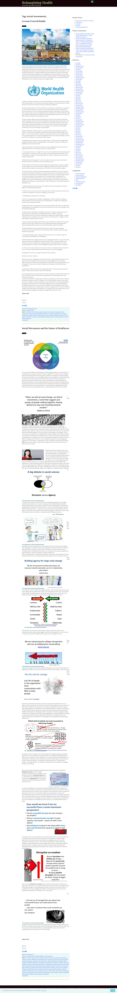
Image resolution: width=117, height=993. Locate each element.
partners (24, 316)
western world (40, 974)
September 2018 (80, 111)
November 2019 (80, 90)
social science (46, 972)
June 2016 (78, 149)
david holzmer (44, 961)
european (24, 315)
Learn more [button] (43, 990)
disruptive (24, 962)
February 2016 (79, 155)
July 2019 (78, 95)
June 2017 (78, 129)
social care (24, 972)
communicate (25, 313)
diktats (65, 961)
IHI (25, 966)
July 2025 (78, 63)
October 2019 (79, 92)
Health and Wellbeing (39, 956)
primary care (35, 316)
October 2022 (79, 72)
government (30, 315)
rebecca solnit (55, 970)
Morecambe (38, 967)
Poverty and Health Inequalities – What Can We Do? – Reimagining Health (84, 40)
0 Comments (25, 320)
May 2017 (78, 131)
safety (60, 970)
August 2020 (79, 79)
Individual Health (80, 178)
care (49, 957)
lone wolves (63, 966)
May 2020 (78, 82)
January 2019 (79, 105)
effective (56, 962)
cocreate (29, 959)
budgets (53, 312)
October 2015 (79, 162)
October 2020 (79, 76)
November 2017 (80, 121)
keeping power (42, 966)
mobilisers (32, 967)
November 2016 (80, 141)
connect (55, 959)
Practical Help (79, 183)
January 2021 (79, 74)
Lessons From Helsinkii (33, 21)
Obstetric (66, 967)
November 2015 (80, 160)
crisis (39, 961)
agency (33, 957)
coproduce (29, 961)
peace (50, 969)
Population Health (80, 181)
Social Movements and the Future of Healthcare (45, 328)
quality (39, 970)
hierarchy (43, 315)
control (59, 959)
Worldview (49, 956)
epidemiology (57, 313)
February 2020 (79, 87)
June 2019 (78, 97)
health (34, 315)
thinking (27, 974)
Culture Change (30, 310)
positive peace (31, 970)
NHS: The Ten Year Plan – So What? (84, 20)
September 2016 (80, 144)
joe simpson (35, 966)
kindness (52, 315)
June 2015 (78, 167)
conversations (65, 959)
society (51, 972)
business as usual (44, 957)
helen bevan (49, 964)
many (23, 967)
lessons (66, 315)
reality (49, 970)
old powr (24, 969)
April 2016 (78, 152)
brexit (49, 312)
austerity (41, 312)
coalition (62, 312)
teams (23, 974)
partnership (29, 316)
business (37, 957)
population (24, 970)
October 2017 (79, 123)
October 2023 (79, 68)
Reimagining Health (37, 2)
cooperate (24, 961)
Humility (78, 25)
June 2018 (78, 116)
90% (30, 957)
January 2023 (79, 71)
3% (27, 957)
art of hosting (35, 312)
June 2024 (78, 64)
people (54, 969)
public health (42, 316)
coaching (24, 959)
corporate (35, 961)
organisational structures (32, 969)
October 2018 (79, 110)
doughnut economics (43, 313)
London (58, 966)
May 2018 (78, 118)
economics (51, 313)
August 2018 (79, 113)
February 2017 (79, 136)
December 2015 (80, 159)
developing (60, 961)
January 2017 (79, 138)
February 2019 (79, 103)
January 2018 (79, 120)
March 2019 (79, 102)
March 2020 (79, 85)
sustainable (66, 972)
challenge (57, 312)
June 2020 (78, 81)
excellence (60, 962)
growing (33, 964)
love (67, 966)
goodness (24, 964)
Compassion (79, 22)
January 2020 (79, 89)
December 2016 (80, 139)
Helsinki (38, 315)
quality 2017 (45, 970)
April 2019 (78, 100)
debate (49, 961)
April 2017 (78, 133)
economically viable (48, 962)
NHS (46, 956)
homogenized (65, 964)
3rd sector (29, 312)
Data (37, 313)
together (32, 974)
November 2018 (80, 108)
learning (62, 315)
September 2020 (80, 77)
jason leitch (29, 966)
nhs (62, 967)
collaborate (33, 959)
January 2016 (79, 157)
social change (30, 972)
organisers (41, 969)
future (67, 962)
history (47, 315)
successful (56, 972)
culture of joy (32, 313)
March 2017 (79, 134)
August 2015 (79, 164)
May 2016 (78, 151)
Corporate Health (80, 173)
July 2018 (78, 115)
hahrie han (37, 964)
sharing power (65, 970)
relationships (48, 316)
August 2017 (79, 126)
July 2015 (78, 165)
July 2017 (78, 128)
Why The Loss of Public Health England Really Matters (85, 51)
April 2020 (78, 84)
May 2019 (78, 98)
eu (61, 313)
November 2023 (80, 66)
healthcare (43, 964)
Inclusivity (78, 24)
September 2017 (80, 125)
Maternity (27, 967)
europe (64, 313)
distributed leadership (32, 962)
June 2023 (78, 69)
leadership (56, 315)
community (50, 959)
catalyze (57, 957)
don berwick (41, 962)
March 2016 (79, 154)
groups (28, 964)
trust (35, 974)
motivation (52, 967)
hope (23, 966)
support (61, 972)
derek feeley (54, 961)
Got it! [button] (112, 990)
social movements (59, 316)
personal (64, 969)
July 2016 (78, 147)
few (64, 962)
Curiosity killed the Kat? (82, 27)
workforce (46, 974)
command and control (42, 959)
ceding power (63, 957)
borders (45, 312)
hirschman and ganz (57, 964)
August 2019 (79, 94)
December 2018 (80, 107)
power (36, 970)
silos (53, 316)
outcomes (46, 969)
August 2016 (79, 146)
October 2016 (79, 142)
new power (58, 967)
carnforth (53, 957)
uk (64, 316)
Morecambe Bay (45, 967)
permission (59, 969)
